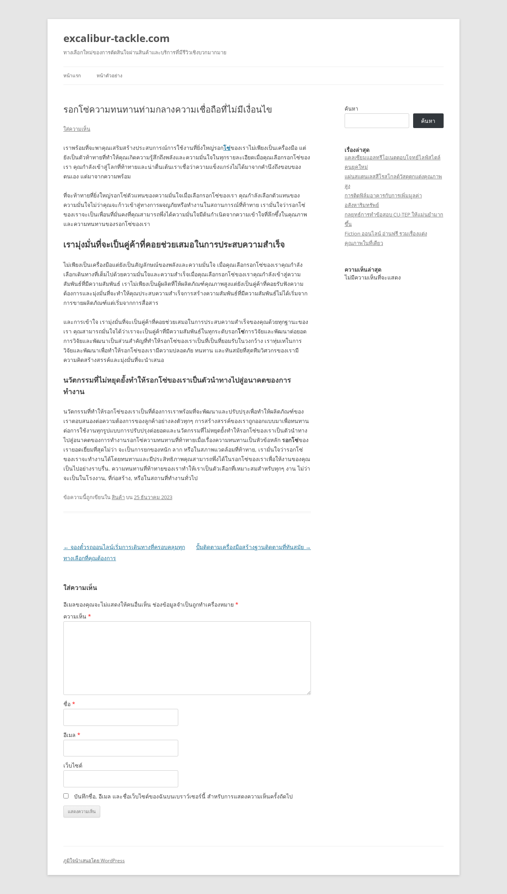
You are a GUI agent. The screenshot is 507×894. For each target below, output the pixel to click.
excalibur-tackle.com (116, 38)
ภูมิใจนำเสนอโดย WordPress (94, 860)
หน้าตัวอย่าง (109, 75)
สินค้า (118, 497)
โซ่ (227, 147)
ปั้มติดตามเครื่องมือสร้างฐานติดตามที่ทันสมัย (253, 547)
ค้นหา (351, 108)
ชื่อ (69, 704)
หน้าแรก (72, 75)
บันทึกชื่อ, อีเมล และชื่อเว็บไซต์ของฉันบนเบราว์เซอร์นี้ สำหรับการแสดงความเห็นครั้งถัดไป (183, 796)
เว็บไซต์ (72, 765)
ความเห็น (77, 616)
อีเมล (71, 735)
